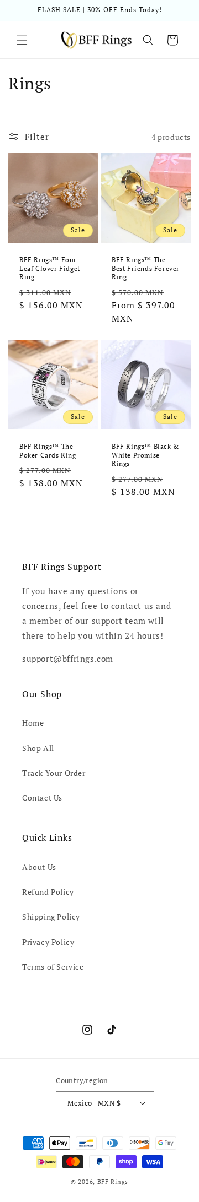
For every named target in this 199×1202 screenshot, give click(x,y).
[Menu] (22, 40)
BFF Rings (112, 1181)
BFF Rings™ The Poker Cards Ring (47, 450)
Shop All (38, 748)
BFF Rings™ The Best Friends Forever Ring (146, 268)
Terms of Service (53, 966)
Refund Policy (48, 891)
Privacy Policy (48, 942)
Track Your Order (54, 773)
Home (33, 722)
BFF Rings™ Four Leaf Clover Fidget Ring (49, 268)
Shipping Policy (51, 916)
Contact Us (42, 797)
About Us (39, 867)
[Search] (148, 40)
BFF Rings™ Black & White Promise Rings (145, 454)
